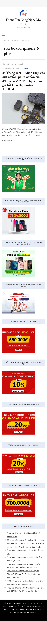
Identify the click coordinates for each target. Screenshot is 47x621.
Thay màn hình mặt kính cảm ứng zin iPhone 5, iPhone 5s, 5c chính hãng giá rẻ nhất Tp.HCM (25, 574)
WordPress (33, 612)
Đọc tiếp (6, 141)
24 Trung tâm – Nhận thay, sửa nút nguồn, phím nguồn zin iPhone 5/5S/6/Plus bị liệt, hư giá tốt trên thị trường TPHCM (23, 81)
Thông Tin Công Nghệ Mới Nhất (23, 22)
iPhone (25, 68)
